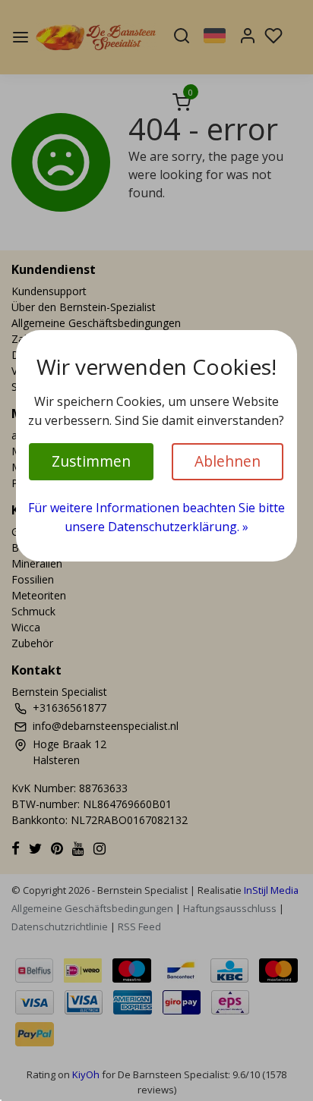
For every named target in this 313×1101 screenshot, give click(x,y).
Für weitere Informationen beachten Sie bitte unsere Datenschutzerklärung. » (156, 517)
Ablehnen (227, 461)
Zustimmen (91, 461)
